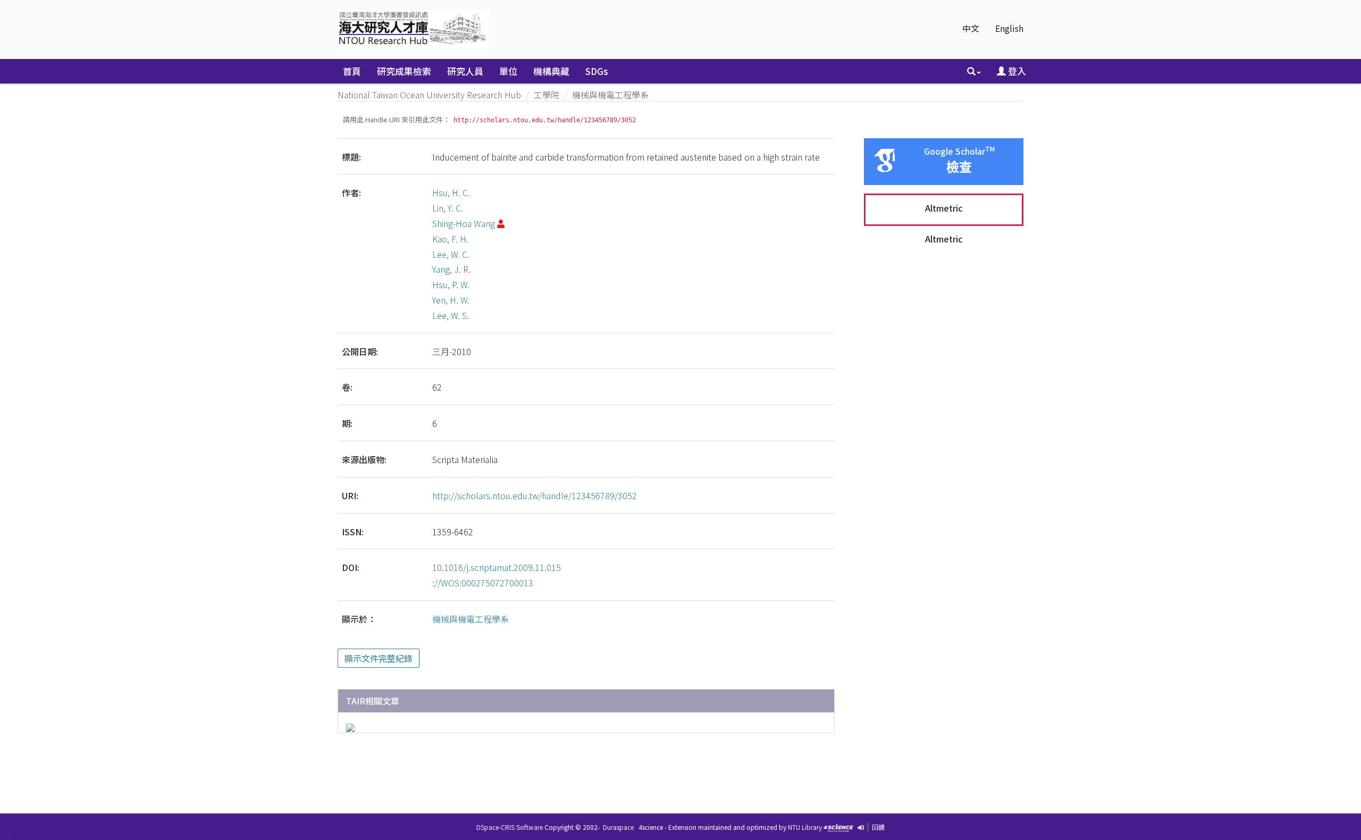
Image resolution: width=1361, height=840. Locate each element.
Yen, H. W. (450, 299)
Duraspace (618, 826)
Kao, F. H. (450, 238)
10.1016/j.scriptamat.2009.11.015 (496, 567)
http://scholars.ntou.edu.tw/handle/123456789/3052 (534, 495)
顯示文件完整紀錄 (379, 658)
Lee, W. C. (450, 254)
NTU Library (805, 826)
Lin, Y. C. (447, 207)
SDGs (596, 71)
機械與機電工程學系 (610, 94)
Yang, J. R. (451, 269)
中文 (970, 28)
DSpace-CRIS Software (509, 826)
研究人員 (465, 71)
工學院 (546, 94)
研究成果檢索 (404, 71)
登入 (1016, 71)
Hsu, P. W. (450, 284)
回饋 (878, 826)
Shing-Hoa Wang (463, 223)
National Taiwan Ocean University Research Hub (429, 94)
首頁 (352, 71)
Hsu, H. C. (451, 192)
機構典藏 (551, 71)
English (1009, 28)
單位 (508, 71)
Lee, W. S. (450, 315)
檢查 (959, 167)
